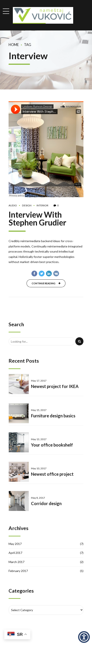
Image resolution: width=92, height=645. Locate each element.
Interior (42, 205)
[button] (84, 637)
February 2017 (18, 571)
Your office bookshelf (52, 444)
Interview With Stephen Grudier (37, 218)
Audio (13, 205)
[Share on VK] (56, 273)
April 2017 (15, 552)
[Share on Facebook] (34, 273)
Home (14, 45)
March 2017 (16, 562)
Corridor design (46, 503)
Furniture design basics (53, 415)
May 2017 (15, 544)
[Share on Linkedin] (49, 273)
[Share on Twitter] (42, 273)
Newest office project (52, 474)
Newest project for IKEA (55, 386)
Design (26, 205)
